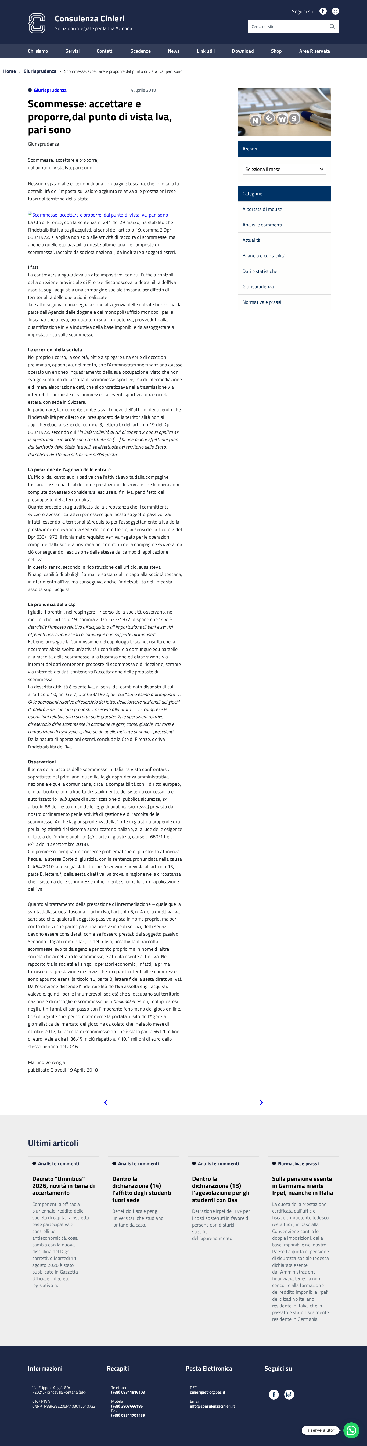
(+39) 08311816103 (128, 1392)
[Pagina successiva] (261, 1103)
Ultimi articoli (53, 1142)
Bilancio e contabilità (264, 255)
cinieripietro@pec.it (207, 1392)
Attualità (252, 240)
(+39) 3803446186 (127, 1406)
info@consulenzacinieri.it (212, 1406)
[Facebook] (322, 11)
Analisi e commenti (262, 224)
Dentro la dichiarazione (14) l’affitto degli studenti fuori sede (142, 1189)
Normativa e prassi (262, 302)
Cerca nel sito (263, 26)
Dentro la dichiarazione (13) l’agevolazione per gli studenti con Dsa (221, 1189)
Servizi (73, 51)
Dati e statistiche (260, 271)
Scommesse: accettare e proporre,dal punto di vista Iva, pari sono (100, 116)
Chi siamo (38, 51)
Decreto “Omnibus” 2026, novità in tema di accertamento (63, 1186)
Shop (276, 51)
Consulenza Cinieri (93, 22)
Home (9, 71)
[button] (351, 1430)
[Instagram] (335, 11)
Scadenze (140, 51)
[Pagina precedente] (106, 1103)
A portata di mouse (262, 209)
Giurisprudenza (40, 71)
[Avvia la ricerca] (332, 26)
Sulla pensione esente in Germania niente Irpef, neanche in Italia (302, 1186)
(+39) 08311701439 (128, 1415)
